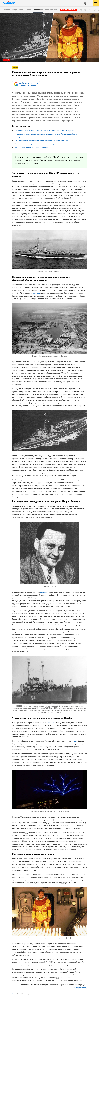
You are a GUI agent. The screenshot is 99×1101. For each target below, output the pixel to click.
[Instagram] (85, 9)
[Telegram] (80, 9)
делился (43, 592)
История (28, 994)
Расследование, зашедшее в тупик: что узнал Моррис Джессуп (41, 140)
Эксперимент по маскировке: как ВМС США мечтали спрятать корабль (44, 130)
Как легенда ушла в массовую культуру (31, 147)
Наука (14, 994)
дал (75, 741)
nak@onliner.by (80, 988)
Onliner (23, 994)
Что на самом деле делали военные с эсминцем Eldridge (39, 144)
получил (36, 293)
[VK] (90, 9)
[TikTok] (94, 9)
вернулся (51, 723)
